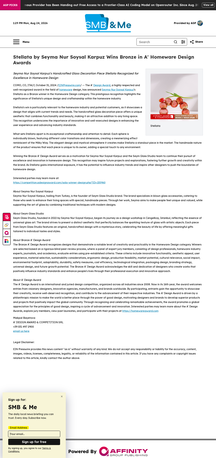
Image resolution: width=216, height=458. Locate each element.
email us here (21, 331)
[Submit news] (6, 217)
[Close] (61, 396)
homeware (65, 89)
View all (208, 4)
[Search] (175, 42)
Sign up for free (34, 442)
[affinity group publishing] (6, 233)
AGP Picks (10, 5)
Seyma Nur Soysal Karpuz (118, 89)
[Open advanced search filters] (183, 42)
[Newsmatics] (6, 241)
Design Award (101, 85)
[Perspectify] (6, 225)
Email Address (18, 427)
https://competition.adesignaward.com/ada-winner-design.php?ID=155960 (59, 182)
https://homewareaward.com (140, 310)
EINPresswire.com (69, 85)
